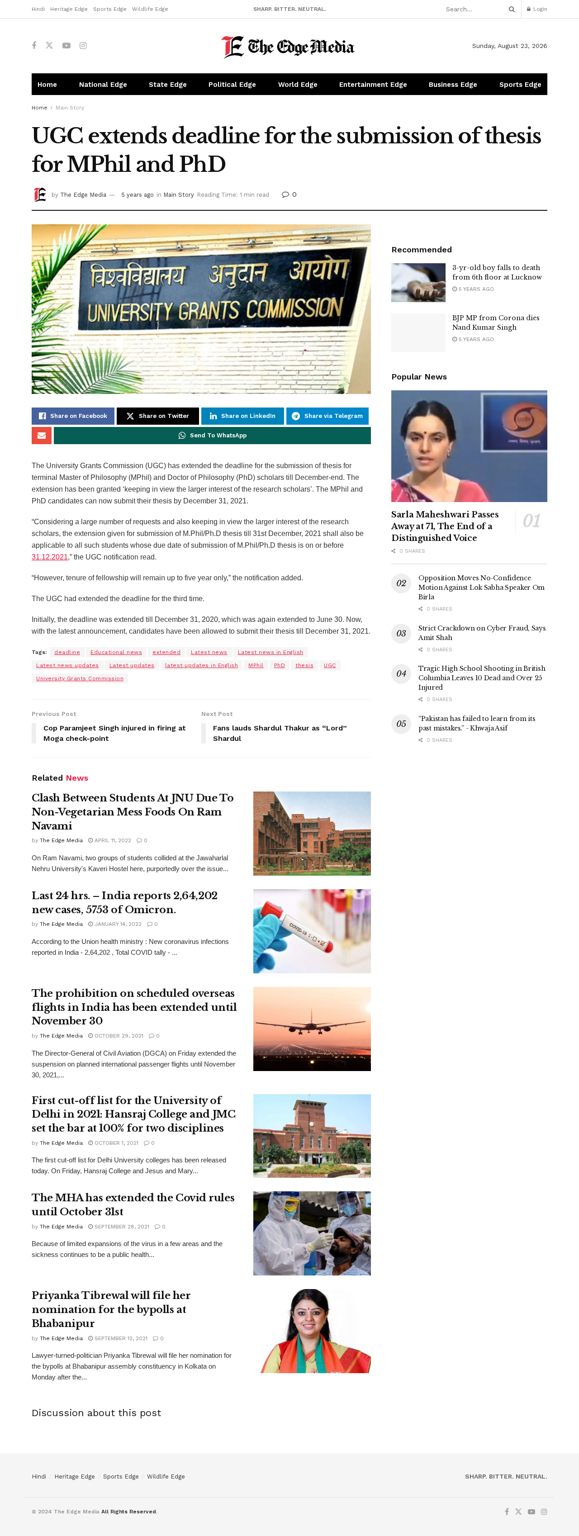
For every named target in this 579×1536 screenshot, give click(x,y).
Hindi (38, 9)
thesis (304, 665)
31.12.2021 (50, 557)
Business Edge (453, 85)
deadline (67, 652)
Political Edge (232, 85)
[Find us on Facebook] (34, 46)
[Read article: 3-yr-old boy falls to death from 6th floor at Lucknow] (418, 282)
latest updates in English (201, 665)
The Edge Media (83, 194)
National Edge (103, 85)
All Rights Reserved (128, 1511)
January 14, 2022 (117, 924)
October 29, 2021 (118, 1036)
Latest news (209, 652)
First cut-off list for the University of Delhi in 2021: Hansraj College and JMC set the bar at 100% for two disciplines (133, 1115)
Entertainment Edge (373, 85)
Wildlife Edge (150, 9)
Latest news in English (271, 652)
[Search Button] (510, 9)
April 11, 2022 (112, 840)
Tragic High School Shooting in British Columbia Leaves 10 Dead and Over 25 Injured (481, 678)
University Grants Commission (79, 678)
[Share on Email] (42, 435)
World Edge (298, 85)
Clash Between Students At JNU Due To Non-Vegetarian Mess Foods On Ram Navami (132, 812)
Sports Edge (110, 9)
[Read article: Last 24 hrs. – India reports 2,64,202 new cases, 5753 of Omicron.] (312, 931)
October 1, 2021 (115, 1143)
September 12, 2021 (120, 1338)
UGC (330, 665)
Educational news (116, 652)
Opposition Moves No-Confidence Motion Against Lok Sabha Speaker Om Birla (481, 587)
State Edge (168, 85)
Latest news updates (67, 665)
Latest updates (132, 665)
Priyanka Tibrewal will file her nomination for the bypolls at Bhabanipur (111, 1309)
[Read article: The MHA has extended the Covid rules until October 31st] (312, 1233)
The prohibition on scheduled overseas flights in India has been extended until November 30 (134, 1007)
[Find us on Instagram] (83, 46)
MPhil (256, 665)
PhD (279, 665)
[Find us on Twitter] (49, 45)
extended (166, 652)
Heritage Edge (69, 9)
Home (47, 85)
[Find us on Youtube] (66, 46)
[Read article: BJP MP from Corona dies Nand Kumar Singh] (418, 332)
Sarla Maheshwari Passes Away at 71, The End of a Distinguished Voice (445, 526)
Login (539, 9)
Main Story (70, 107)
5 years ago (137, 194)
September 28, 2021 (121, 1226)
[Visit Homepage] (289, 46)
